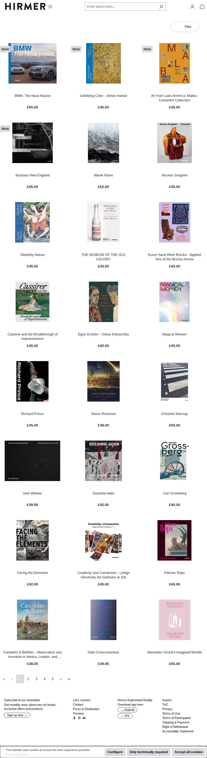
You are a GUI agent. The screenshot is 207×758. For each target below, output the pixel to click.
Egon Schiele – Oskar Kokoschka (103, 334)
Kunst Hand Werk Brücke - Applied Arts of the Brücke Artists (174, 257)
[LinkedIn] (84, 718)
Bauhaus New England (33, 175)
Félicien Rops (174, 573)
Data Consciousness (103, 652)
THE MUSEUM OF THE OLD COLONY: (103, 257)
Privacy (167, 709)
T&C (165, 704)
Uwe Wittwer (32, 493)
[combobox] (121, 7)
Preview (78, 713)
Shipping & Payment (175, 722)
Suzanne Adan (103, 493)
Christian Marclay (174, 414)
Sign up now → (17, 715)
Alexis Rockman (103, 414)
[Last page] (69, 679)
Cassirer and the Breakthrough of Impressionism (32, 336)
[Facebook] (74, 718)
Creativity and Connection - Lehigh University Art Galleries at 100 (103, 575)
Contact (78, 704)
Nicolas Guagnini (174, 175)
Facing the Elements (32, 573)
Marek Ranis (103, 175)
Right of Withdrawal (175, 726)
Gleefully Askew (32, 255)
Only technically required (149, 752)
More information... (18, 754)
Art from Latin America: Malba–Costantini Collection (174, 98)
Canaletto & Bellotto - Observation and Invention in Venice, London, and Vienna (32, 654)
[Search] (161, 7)
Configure (115, 752)
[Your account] (192, 7)
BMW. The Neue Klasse (33, 96)
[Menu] (50, 7)
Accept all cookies (189, 752)
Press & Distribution (86, 709)
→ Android (127, 709)
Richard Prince (32, 414)
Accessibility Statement (177, 731)
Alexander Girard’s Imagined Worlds (174, 652)
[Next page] (61, 679)
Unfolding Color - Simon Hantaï (103, 96)
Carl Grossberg (174, 493)
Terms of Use (171, 713)
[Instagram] (79, 718)
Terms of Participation (176, 718)
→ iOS (125, 716)
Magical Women (174, 334)
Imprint (166, 700)
